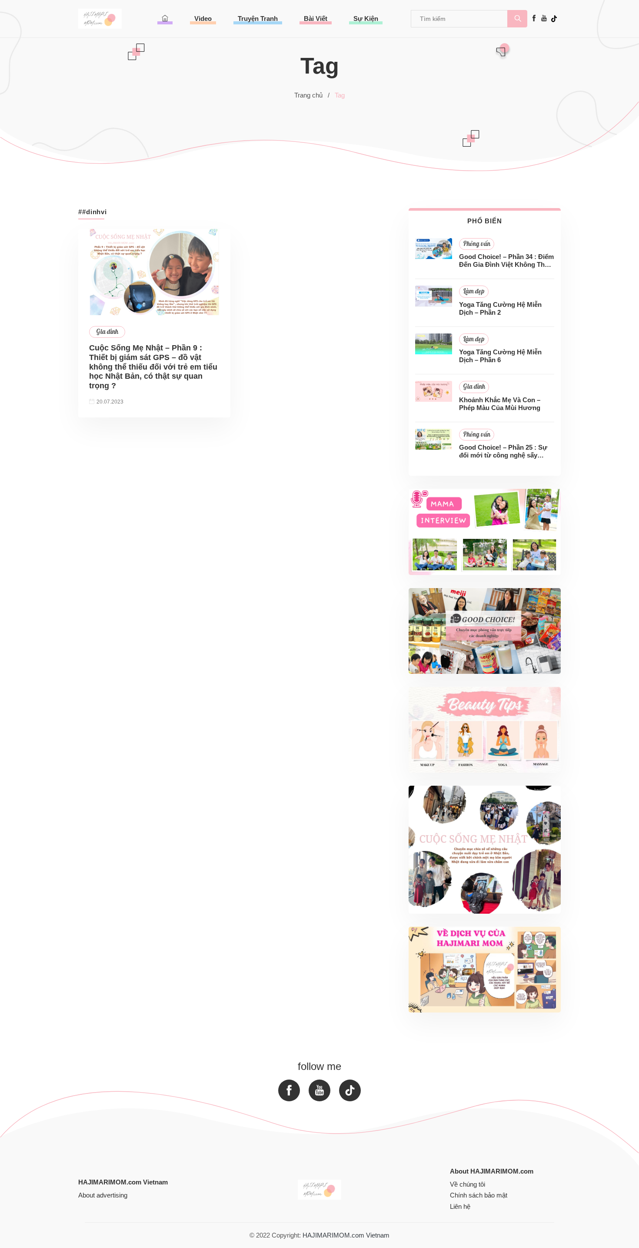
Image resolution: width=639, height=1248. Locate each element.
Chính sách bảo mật (478, 1195)
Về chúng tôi (467, 1184)
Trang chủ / (311, 95)
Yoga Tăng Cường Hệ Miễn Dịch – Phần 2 (500, 308)
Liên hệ (460, 1206)
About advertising (102, 1195)
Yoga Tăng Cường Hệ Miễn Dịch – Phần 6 (500, 355)
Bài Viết (315, 18)
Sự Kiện (365, 18)
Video (203, 18)
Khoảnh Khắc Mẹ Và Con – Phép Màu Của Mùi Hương (499, 403)
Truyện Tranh (258, 18)
